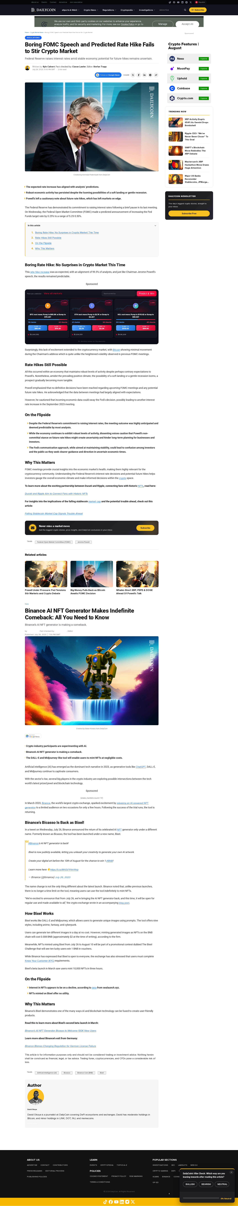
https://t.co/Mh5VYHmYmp (64, 869)
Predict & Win (146, 293)
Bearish (206, 1184)
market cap (94, 501)
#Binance (33, 843)
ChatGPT (141, 766)
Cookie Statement (99, 1176)
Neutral (222, 1184)
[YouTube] (178, 2)
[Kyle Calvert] (27, 68)
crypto (122, 478)
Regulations (33, 38)
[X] (191, 2)
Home (27, 32)
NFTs (140, 485)
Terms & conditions (100, 1182)
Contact (53, 2)
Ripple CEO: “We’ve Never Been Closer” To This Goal (196, 136)
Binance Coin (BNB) (85, 1073)
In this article (34, 225)
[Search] (185, 10)
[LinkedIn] (182, 2)
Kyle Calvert (49, 66)
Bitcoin (116, 349)
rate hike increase (39, 271)
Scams (156, 1177)
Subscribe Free (189, 213)
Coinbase (178, 1177)
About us (35, 2)
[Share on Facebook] (138, 75)
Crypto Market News (36, 32)
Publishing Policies (37, 1177)
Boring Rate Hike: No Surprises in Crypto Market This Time (67, 232)
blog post (124, 902)
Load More (92, 1139)
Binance (46, 803)
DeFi (173, 1171)
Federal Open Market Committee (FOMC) (53, 542)
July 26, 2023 (62, 877)
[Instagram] (186, 2)
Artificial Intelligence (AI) (47, 1073)
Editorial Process (54, 1171)
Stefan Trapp (100, 66)
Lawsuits (182, 1165)
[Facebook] (174, 2)
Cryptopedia (106, 1165)
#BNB (109, 860)
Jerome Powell (84, 542)
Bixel (102, 1073)
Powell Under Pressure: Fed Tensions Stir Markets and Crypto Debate (45, 592)
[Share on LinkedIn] (144, 75)
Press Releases (34, 1171)
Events (44, 2)
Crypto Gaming (160, 1171)
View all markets (53, 293)
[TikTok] (170, 2)
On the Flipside (43, 243)
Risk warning (136, 1176)
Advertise (63, 2)
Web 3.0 (194, 1165)
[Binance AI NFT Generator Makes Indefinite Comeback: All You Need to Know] (36, 1104)
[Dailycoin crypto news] (43, 10)
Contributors (60, 1165)
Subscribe (199, 10)
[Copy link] (156, 75)
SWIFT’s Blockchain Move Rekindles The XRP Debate (195, 150)
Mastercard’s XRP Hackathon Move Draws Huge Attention (197, 165)
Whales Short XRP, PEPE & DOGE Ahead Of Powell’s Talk (134, 592)
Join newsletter (76, 2)
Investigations (160, 1165)
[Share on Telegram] (150, 75)
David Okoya (32, 1109)
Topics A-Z (122, 1165)
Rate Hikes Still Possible (48, 237)
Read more (32, 1123)
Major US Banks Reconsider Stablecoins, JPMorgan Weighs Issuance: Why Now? (196, 179)
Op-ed (156, 1182)
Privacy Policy (118, 1176)
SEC (173, 1165)
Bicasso (67, 1073)
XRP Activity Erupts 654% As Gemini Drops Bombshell (196, 122)
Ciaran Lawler (79, 66)
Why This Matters (44, 248)
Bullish (190, 1184)
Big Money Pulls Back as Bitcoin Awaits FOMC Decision (88, 592)
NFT (119, 829)
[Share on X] (132, 75)
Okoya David (33, 631)
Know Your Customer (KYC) (39, 960)
